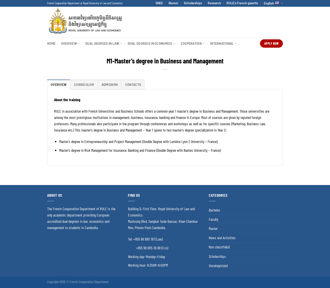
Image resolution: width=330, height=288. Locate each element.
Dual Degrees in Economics (150, 43)
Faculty (213, 219)
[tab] (58, 85)
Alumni (173, 3)
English (269, 3)
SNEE (159, 3)
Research (214, 3)
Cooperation (191, 43)
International (222, 43)
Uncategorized (218, 265)
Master (213, 228)
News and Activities (222, 237)
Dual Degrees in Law (102, 43)
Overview (69, 43)
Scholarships (193, 3)
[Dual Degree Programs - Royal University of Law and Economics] (85, 22)
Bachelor (214, 210)
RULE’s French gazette (242, 3)
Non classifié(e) (219, 246)
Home (51, 43)
